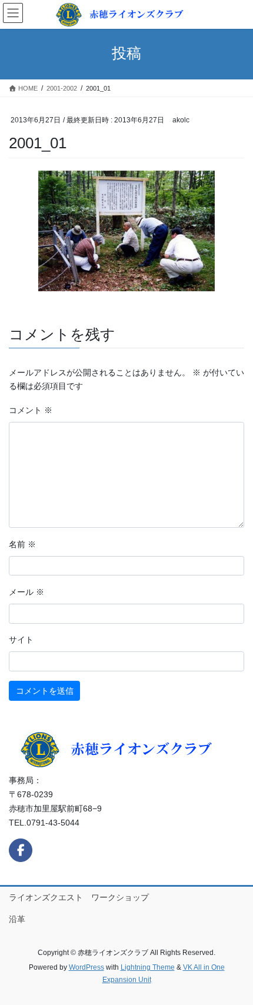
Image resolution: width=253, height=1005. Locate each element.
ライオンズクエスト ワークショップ (79, 897)
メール (26, 592)
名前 (22, 544)
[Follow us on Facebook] (20, 850)
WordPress (86, 967)
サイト (21, 639)
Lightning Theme (148, 967)
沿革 (17, 919)
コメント (30, 410)
